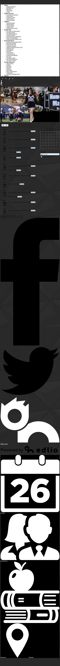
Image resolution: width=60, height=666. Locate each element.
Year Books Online (10, 58)
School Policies (10, 52)
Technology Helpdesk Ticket (13, 74)
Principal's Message (11, 6)
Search (1, 85)
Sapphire (8, 64)
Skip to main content (5, 1)
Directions (8, 9)
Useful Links (9, 72)
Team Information (10, 23)
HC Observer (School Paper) (13, 31)
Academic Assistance (11, 46)
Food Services (9, 16)
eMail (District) (9, 63)
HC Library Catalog (11, 60)
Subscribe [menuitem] (56, 125)
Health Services (10, 48)
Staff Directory (9, 8)
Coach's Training (10, 25)
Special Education (10, 20)
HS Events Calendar (11, 43)
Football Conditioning (15, 129)
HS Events (44, 154)
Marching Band (10, 24)
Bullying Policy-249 (11, 44)
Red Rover (8, 66)
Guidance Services (10, 17)
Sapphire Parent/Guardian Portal (13, 42)
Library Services (10, 18)
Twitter (1, 83)
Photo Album (9, 10)
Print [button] (42, 125)
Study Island (9, 70)
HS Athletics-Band (46, 156)
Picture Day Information (12, 37)
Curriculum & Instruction (12, 14)
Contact (8, 12)
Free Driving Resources (11, 59)
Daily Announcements (11, 71)
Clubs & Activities (10, 35)
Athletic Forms (9, 27)
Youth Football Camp (15, 150)
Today (42, 149)
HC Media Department (11, 33)
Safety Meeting (13, 195)
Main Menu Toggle (5, 2)
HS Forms (8, 51)
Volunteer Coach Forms (11, 28)
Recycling (8, 56)
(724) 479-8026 (26, 217)
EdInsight (8, 68)
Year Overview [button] (48, 125)
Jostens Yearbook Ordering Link (13, 39)
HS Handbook (9, 50)
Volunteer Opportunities (11, 55)
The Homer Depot (10, 32)
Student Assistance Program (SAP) (14, 47)
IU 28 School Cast (10, 54)
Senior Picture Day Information (13, 36)
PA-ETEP (8, 67)
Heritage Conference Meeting (17, 182)
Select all (57, 158)
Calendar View (55, 149)
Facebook (1, 81)
